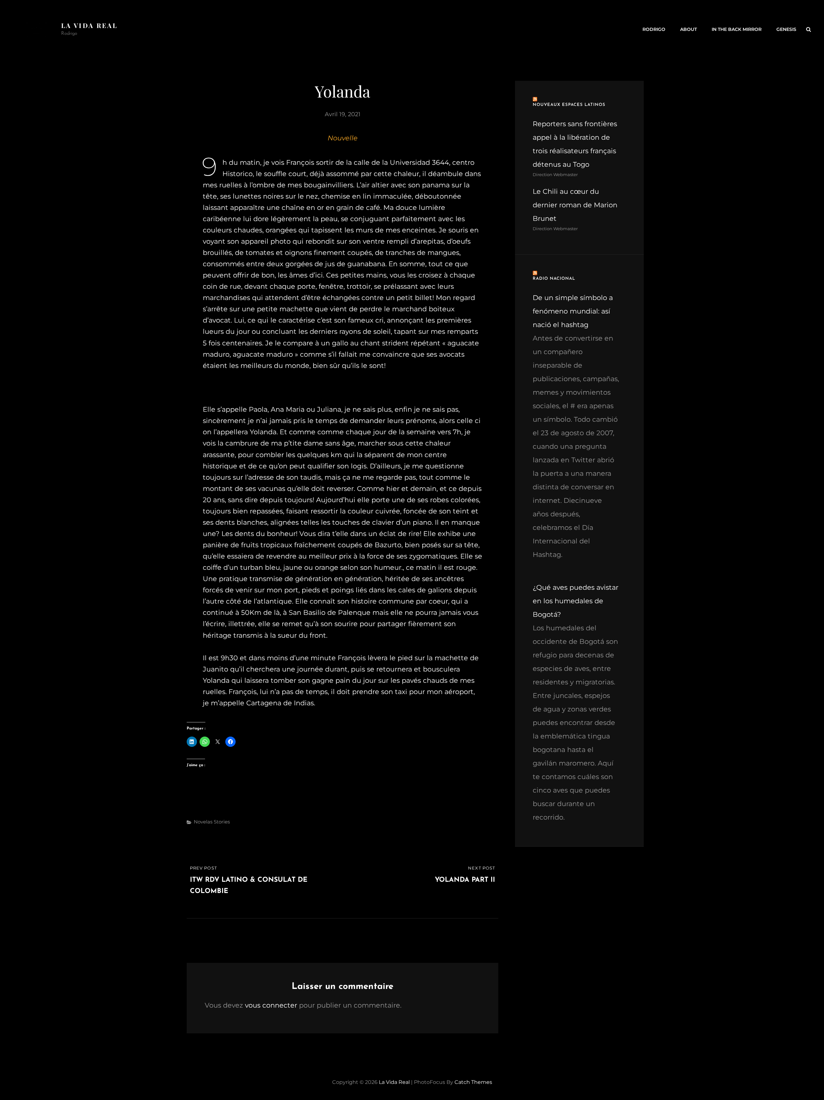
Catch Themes (473, 1082)
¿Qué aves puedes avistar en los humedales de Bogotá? (575, 600)
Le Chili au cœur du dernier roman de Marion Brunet (575, 204)
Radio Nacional (554, 279)
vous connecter (271, 1005)
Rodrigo (653, 29)
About (688, 29)
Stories (222, 822)
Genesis (786, 29)
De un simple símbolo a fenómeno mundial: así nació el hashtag (573, 311)
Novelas (203, 822)
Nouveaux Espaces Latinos (569, 105)
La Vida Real (89, 25)
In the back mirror (737, 29)
